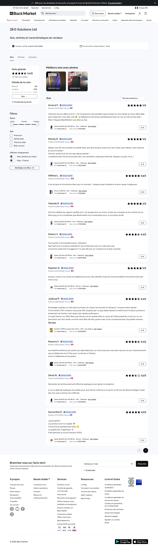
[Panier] (145, 13)
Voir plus (52, 322)
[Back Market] (23, 13)
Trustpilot (13, 501)
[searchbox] (65, 13)
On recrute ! (14, 505)
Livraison (37, 491)
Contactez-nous (40, 484)
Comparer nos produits (90, 488)
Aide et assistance (41, 488)
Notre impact (15, 491)
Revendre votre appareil (66, 498)
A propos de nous (17, 484)
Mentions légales (111, 516)
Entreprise (130, 13)
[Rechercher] (43, 13)
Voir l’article (92, 126)
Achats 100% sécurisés (66, 524)
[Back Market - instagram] (12, 509)
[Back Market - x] (12, 514)
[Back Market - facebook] (23, 509)
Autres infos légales (112, 513)
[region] (97, 82)
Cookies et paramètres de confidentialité (113, 504)
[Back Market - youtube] (17, 509)
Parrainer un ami (63, 484)
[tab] (12, 57)
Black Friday (85, 498)
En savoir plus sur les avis (22, 102)
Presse (12, 488)
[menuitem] (39, 20)
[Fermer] (155, 3)
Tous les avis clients (88, 491)
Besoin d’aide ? (114, 13)
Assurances (61, 494)
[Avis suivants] (145, 450)
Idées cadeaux (86, 495)
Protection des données (114, 509)
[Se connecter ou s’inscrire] (139, 13)
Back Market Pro (63, 520)
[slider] (12, 124)
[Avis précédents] (139, 450)
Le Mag (84, 484)
